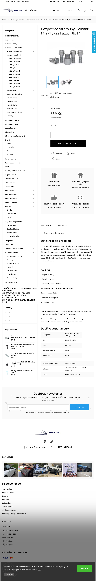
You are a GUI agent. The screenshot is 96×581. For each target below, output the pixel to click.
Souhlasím (84, 568)
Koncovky (10, 267)
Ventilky (10, 116)
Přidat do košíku (68, 143)
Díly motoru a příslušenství (15, 136)
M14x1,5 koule (14, 80)
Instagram (51, 441)
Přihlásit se (80, 407)
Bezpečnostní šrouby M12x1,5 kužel (72, 334)
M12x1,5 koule (14, 68)
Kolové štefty (12, 105)
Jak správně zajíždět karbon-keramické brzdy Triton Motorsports (16, 295)
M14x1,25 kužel (14, 74)
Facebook (45, 441)
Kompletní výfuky (13, 263)
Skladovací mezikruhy (15, 112)
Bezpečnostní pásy (12, 120)
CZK (70, 10)
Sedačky (8, 206)
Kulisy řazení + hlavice (13, 163)
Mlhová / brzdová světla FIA (15, 171)
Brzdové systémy (11, 128)
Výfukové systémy (11, 252)
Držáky (9, 210)
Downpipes (11, 260)
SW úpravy (9, 241)
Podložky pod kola (11, 194)
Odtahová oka (10, 183)
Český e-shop (54, 1)
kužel (67, 350)
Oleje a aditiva (10, 175)
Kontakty (5, 499)
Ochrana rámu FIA (11, 179)
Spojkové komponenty (13, 222)
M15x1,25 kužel (14, 83)
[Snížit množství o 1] (53, 135)
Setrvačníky (11, 225)
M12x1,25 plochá (15, 58)
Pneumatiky (9, 190)
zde (39, 569)
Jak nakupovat (7, 506)
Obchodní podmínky (9, 510)
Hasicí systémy (10, 159)
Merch (7, 167)
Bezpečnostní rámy (12, 124)
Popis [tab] (49, 225)
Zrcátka (10, 154)
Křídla (9, 144)
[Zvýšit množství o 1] (66, 135)
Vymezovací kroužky (14, 94)
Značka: (55, 108)
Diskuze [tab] (62, 225)
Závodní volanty (11, 282)
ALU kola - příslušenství (13, 48)
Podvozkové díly (11, 198)
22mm (67, 355)
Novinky (81, 1)
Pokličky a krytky (13, 108)
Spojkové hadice (13, 229)
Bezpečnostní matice (14, 51)
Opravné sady (12, 101)
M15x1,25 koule (14, 87)
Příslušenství (11, 214)
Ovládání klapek (12, 271)
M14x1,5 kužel (14, 77)
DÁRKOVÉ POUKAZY (12, 36)
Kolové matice (12, 91)
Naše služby (6, 503)
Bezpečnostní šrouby (14, 55)
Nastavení (9, 575)
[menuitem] (32, 10)
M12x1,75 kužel (14, 71)
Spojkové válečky (13, 236)
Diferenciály (9, 132)
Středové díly (12, 278)
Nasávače (10, 147)
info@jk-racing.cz (38, 447)
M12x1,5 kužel (14, 65)
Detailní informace (54, 97)
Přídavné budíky (11, 202)
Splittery (10, 151)
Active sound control (14, 256)
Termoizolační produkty (14, 248)
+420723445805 (64, 447)
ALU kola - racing (11, 44)
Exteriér (8, 140)
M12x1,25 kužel (14, 61)
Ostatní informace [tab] (54, 233)
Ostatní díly (9, 186)
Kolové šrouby (12, 98)
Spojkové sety (12, 233)
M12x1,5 (68, 345)
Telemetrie (9, 244)
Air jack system (10, 40)
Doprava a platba (68, 1)
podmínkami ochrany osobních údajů (57, 413)
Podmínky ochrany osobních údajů (14, 513)
